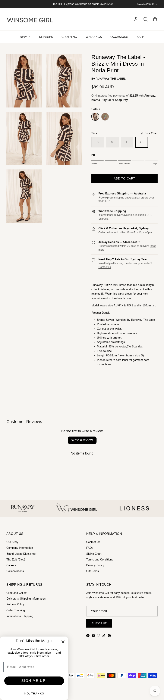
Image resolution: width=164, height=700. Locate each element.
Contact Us (93, 542)
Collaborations (15, 571)
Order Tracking (15, 610)
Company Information (19, 547)
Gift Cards (92, 571)
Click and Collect (16, 592)
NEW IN (25, 36)
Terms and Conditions (99, 559)
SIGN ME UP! (34, 680)
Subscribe (99, 623)
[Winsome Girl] (29, 19)
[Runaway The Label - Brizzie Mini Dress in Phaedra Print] (105, 117)
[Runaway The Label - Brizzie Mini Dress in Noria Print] (95, 117)
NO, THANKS (34, 693)
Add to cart (124, 178)
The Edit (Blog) (15, 559)
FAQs (89, 547)
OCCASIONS (119, 36)
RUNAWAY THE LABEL (111, 78)
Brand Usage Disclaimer (21, 553)
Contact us (104, 267)
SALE (140, 36)
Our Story (12, 542)
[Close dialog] (63, 642)
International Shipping (19, 616)
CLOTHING (69, 36)
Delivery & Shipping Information (25, 598)
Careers (11, 565)
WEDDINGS (94, 36)
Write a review (82, 440)
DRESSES (46, 36)
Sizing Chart (93, 553)
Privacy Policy (95, 565)
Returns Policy (15, 604)
